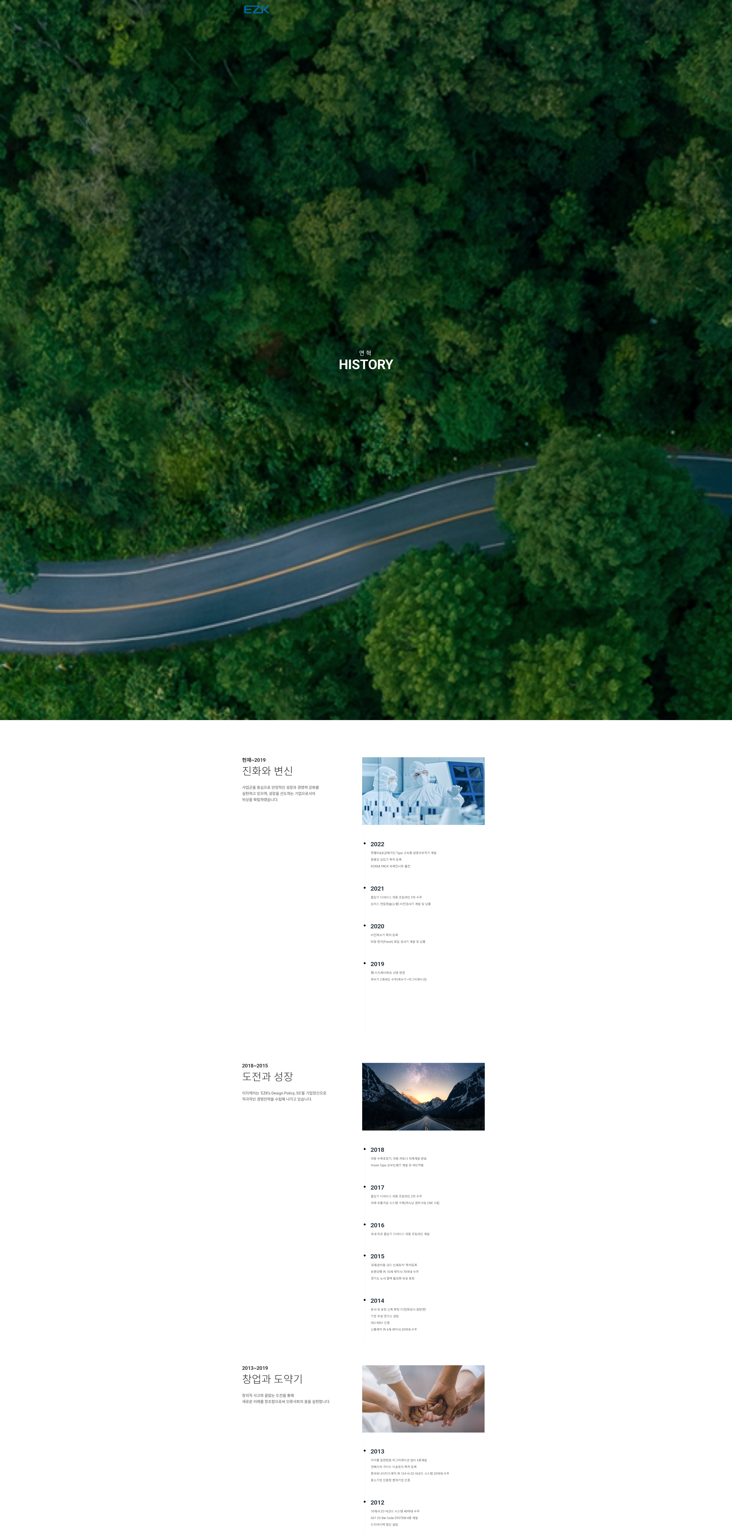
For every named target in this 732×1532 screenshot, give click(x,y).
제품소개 (358, 9)
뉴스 (389, 9)
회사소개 (327, 9)
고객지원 (419, 9)
